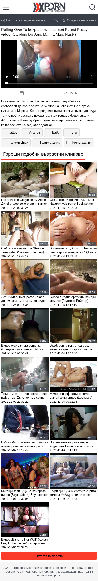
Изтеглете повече (49, 556)
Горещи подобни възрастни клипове (43, 154)
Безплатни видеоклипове (25, 20)
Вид (56, 20)
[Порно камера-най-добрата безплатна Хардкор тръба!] (49, 7)
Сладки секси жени (82, 20)
